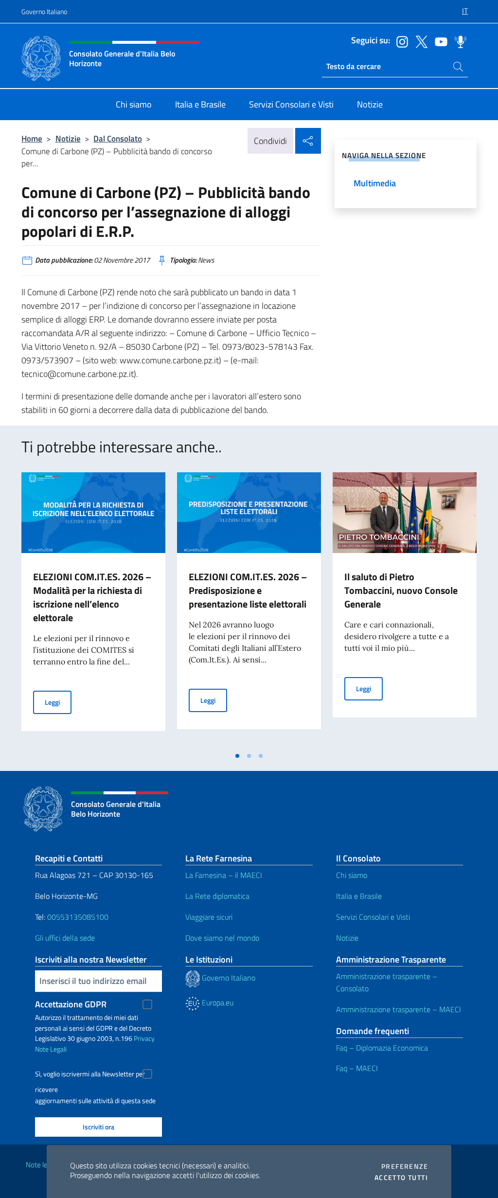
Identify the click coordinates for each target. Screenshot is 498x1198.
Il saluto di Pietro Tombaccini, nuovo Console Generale (401, 590)
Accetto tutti (401, 1177)
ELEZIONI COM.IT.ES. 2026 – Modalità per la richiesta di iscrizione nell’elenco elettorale (92, 597)
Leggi (58, 702)
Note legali (42, 1164)
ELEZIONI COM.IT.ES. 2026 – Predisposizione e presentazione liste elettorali (248, 590)
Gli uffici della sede (65, 938)
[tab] (237, 756)
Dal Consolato (117, 138)
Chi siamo (351, 875)
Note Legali (51, 1049)
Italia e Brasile (359, 896)
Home (31, 138)
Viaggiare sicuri (208, 917)
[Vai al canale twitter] (419, 41)
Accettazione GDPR (71, 1004)
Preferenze (404, 1166)
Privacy (144, 1038)
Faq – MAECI (357, 1068)
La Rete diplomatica (217, 896)
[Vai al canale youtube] (438, 41)
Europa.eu (216, 1002)
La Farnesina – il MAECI (223, 875)
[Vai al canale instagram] (399, 41)
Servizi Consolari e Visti (373, 917)
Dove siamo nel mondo (222, 938)
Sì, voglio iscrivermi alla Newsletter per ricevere (90, 1075)
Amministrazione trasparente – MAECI (398, 1009)
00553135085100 (77, 917)
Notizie (68, 138)
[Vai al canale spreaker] (458, 41)
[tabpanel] (93, 609)
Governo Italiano (44, 11)
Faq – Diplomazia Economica (382, 1048)
